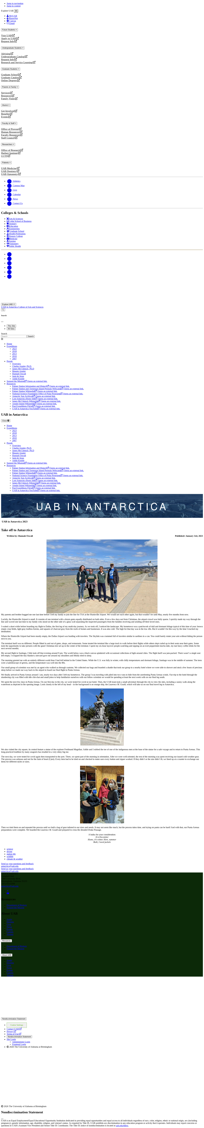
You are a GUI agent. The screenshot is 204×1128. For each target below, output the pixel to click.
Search (4, 333)
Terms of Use (14, 1034)
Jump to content (14, 6)
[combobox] (14, 336)
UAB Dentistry (8, 171)
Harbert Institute (9, 153)
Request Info (7, 41)
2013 (14, 354)
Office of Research (10, 150)
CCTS (5, 156)
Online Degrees (9, 80)
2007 (14, 359)
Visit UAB (6, 35)
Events (5, 116)
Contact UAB (14, 1029)
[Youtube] (9, 267)
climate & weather (15, 859)
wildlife (10, 856)
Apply (9, 919)
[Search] (3, 309)
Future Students (9, 30)
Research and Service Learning (16, 62)
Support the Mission (15, 907)
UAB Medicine (9, 168)
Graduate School (9, 74)
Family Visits (8, 98)
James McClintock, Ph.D (23, 369)
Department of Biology (17, 905)
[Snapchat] (9, 272)
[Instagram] (9, 263)
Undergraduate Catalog (12, 56)
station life (11, 854)
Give (9, 924)
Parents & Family (9, 87)
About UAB (6, 955)
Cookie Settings (16, 1025)
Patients (5, 163)
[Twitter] (9, 258)
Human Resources (10, 132)
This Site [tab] (11, 326)
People (10, 361)
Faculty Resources (10, 135)
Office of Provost (10, 129)
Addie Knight (18, 379)
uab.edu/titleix (122, 1125)
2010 (14, 356)
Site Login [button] (11, 1039)
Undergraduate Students (12, 48)
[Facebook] (9, 254)
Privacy (11, 1031)
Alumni (5, 105)
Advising (5, 53)
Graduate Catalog (10, 77)
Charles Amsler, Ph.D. (22, 366)
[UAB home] (102, 301)
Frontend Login (19, 1044)
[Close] (16, 10)
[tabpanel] (102, 335)
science (10, 849)
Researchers (7, 144)
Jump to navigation (15, 3)
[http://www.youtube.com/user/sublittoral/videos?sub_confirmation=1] (8, 893)
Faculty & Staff (8, 123)
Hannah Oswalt (19, 374)
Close (4, 421)
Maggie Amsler (19, 371)
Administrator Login (21, 1042)
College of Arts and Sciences (30, 307)
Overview (16, 364)
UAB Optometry (9, 174)
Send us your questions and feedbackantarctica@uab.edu (17, 864)
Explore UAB (7, 304)
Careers (10, 932)
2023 (14, 349)
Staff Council (8, 137)
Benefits (5, 113)
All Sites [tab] (11, 329)
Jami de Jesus (18, 376)
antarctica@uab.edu (9, 886)
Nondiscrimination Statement (13, 1019)
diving (9, 851)
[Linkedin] (9, 276)
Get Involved (7, 111)
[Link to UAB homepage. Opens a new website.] (25, 983)
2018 (14, 351)
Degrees (10, 922)
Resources (6, 95)
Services (5, 92)
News (9, 927)
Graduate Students (10, 69)
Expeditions (12, 346)
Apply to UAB (8, 38)
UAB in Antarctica (9, 307)
